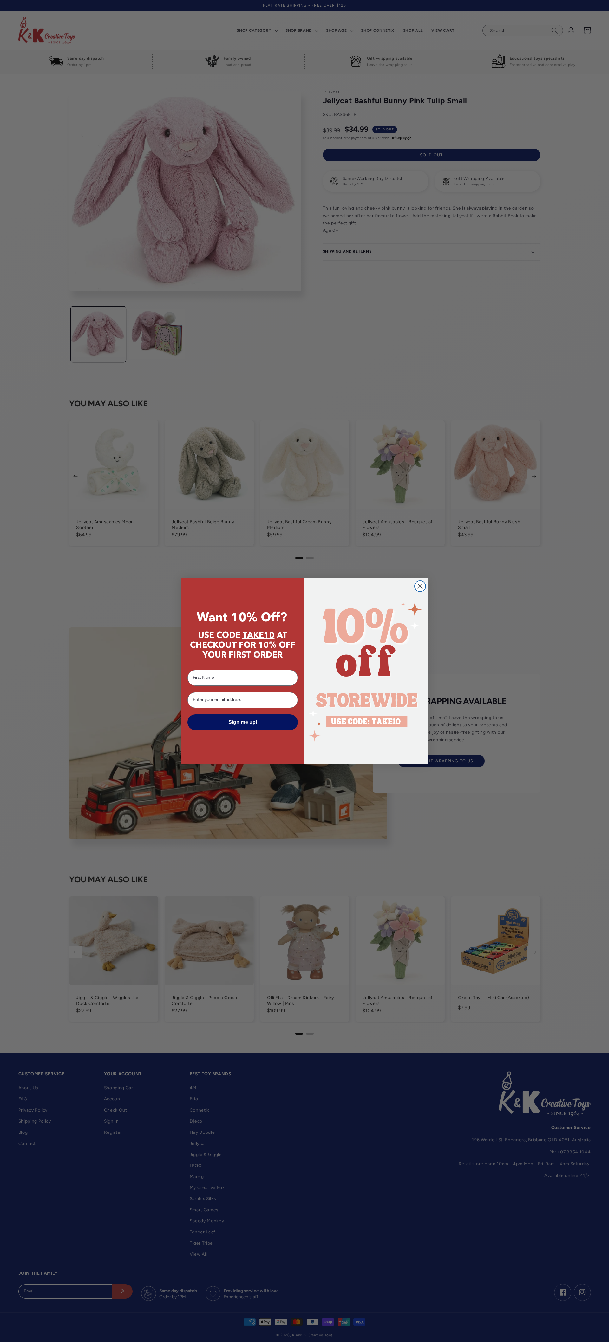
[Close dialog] (420, 586)
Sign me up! (242, 722)
